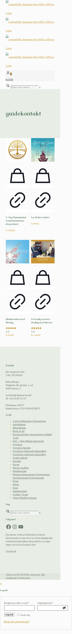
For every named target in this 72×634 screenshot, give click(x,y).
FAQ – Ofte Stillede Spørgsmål (28, 441)
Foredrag (17, 444)
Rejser (16, 484)
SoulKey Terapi (20, 494)
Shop (15, 487)
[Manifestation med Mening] (17, 251)
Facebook (11, 551)
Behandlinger (19, 427)
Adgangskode (45, 603)
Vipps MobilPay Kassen (25, 497)
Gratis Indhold (20, 457)
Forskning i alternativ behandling (29, 454)
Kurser (16, 464)
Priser (16, 481)
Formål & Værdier (22, 447)
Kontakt (17, 461)
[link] (40, 87)
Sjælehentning (20, 491)
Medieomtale (19, 471)
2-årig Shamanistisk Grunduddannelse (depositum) (16, 220)
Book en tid (18, 431)
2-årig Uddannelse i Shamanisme (29, 421)
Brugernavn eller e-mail (16, 603)
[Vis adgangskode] (64, 608)
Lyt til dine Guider (40, 217)
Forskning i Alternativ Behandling (29, 451)
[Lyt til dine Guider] (43, 150)
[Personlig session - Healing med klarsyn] (43, 251)
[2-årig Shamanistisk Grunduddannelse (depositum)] (17, 150)
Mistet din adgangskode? (16, 621)
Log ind (9, 614)
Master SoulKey (21, 467)
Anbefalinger (19, 424)
